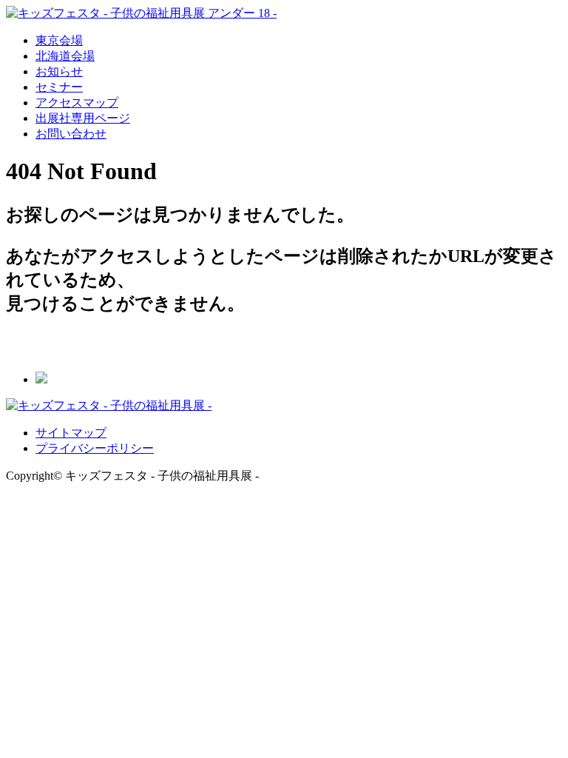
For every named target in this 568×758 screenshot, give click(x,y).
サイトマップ (71, 432)
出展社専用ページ (83, 118)
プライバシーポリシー (95, 448)
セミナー (59, 87)
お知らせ (59, 71)
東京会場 (59, 40)
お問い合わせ (71, 133)
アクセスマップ (77, 102)
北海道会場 (65, 56)
